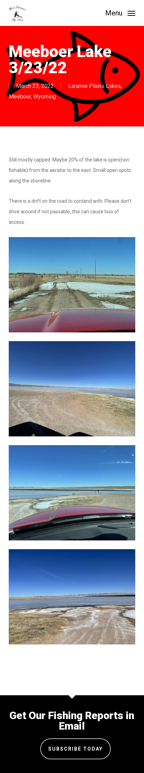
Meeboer (20, 96)
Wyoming (44, 96)
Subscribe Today (75, 749)
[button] (120, 12)
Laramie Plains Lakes (94, 86)
